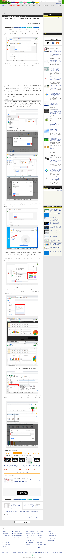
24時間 (50, 15)
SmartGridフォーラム (17, 531)
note (30, 27)
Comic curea (51, 533)
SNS (44, 5)
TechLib (39, 547)
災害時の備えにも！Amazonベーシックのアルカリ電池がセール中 (55, 150)
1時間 (46, 15)
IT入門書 (27, 453)
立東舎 (28, 537)
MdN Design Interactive (42, 544)
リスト (12, 27)
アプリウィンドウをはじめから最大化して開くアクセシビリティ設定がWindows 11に (55, 112)
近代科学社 (28, 544)
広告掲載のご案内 (21, 552)
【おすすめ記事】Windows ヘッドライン (54, 206)
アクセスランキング (50, 14)
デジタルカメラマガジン (7, 544)
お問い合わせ (14, 552)
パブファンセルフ (52, 538)
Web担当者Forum (6, 533)
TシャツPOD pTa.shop (53, 542)
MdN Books (40, 542)
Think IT (4, 531)
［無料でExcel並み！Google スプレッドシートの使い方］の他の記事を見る (22, 511)
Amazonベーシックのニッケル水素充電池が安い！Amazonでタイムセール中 (55, 123)
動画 (47, 5)
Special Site (49, 33)
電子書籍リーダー (36, 453)
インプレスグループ (48, 552)
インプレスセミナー (17, 537)
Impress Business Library (18, 535)
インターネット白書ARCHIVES (8, 548)
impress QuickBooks (52, 535)
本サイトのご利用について (6, 552)
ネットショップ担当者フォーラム (19, 533)
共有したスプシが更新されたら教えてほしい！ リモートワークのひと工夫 (29, 505)
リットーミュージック (31, 531)
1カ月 (60, 15)
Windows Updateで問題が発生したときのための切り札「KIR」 (55, 240)
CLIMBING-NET (30, 542)
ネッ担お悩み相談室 (6, 540)
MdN (38, 540)
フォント (51, 5)
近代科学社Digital (30, 545)
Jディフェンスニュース (42, 533)
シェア (18, 27)
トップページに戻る (22, 522)
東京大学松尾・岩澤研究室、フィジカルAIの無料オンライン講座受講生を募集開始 (55, 69)
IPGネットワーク (51, 540)
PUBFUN (49, 537)
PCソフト (18, 453)
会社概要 (42, 552)
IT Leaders (5, 537)
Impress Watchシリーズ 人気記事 (53, 186)
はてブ (24, 27)
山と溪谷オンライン (30, 540)
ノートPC (8, 453)
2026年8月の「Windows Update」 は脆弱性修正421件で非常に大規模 (55, 219)
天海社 (50, 531)
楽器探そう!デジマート (31, 533)
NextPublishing (16, 545)
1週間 (55, 15)
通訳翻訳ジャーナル (41, 535)
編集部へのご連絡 (28, 552)
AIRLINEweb (40, 531)
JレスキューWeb (41, 537)
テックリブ (39, 546)
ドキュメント (39, 5)
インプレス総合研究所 (6, 535)
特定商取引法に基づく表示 (58, 552)
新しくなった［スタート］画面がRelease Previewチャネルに (55, 227)
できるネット (5, 546)
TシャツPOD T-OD (30, 535)
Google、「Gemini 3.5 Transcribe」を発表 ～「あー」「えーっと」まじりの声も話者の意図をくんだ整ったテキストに (55, 132)
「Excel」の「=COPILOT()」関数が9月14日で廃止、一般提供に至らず (55, 210)
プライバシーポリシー (36, 552)
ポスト (9, 27)
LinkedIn (36, 27)
